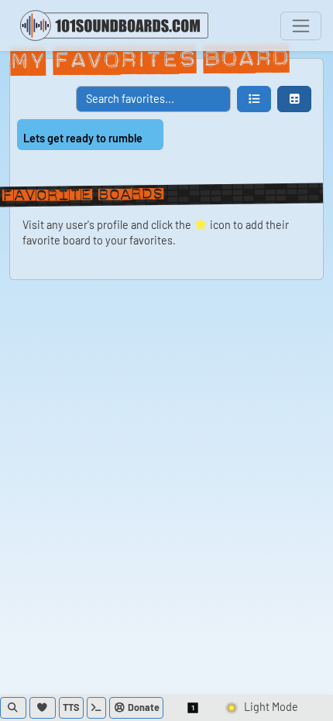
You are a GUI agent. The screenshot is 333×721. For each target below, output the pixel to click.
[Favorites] (42, 708)
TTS (71, 707)
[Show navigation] (300, 26)
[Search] (13, 708)
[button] (254, 99)
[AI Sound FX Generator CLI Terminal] (97, 708)
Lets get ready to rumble (82, 138)
